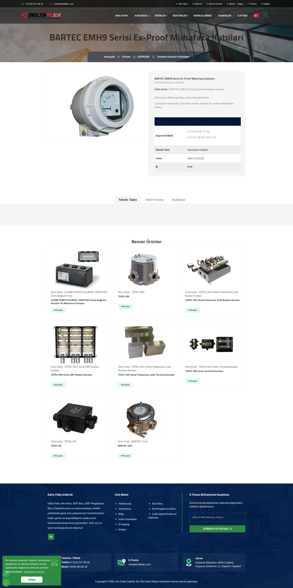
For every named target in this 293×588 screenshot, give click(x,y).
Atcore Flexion (215, 4)
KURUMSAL (141, 15)
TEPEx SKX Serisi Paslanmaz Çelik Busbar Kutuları (212, 300)
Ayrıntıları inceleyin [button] (34, 571)
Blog (121, 514)
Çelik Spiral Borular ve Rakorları (162, 516)
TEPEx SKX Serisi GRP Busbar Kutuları (71, 375)
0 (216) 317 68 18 (34, 4)
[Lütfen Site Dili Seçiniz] (256, 15)
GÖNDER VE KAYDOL (216, 529)
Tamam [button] (31, 579)
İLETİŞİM (243, 15)
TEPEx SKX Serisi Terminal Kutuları (204, 371)
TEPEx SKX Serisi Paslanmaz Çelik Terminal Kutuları (146, 375)
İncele (59, 310)
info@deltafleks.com (64, 4)
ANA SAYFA (121, 15)
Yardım (253, 4)
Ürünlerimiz (124, 509)
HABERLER (224, 15)
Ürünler (126, 56)
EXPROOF (144, 56)
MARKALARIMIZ (203, 15)
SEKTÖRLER (180, 15)
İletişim (266, 4)
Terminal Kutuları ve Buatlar (173, 56)
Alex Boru (183, 4)
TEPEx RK (56, 446)
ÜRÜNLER (160, 15)
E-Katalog (123, 524)
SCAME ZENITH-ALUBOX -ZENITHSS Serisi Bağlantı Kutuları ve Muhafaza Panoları (78, 301)
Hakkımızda (124, 503)
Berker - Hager (235, 4)
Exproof (198, 4)
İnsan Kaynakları (127, 519)
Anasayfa (109, 56)
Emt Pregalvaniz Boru (164, 509)
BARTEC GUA (125, 446)
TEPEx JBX (123, 296)
